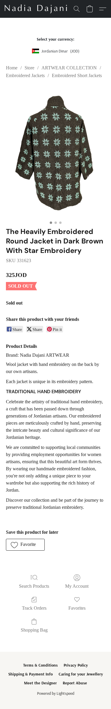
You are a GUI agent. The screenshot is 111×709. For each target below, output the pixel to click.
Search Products (34, 586)
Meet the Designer (40, 683)
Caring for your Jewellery (81, 674)
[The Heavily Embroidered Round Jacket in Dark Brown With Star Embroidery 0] (55, 152)
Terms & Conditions (40, 665)
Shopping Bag (34, 629)
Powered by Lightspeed (55, 693)
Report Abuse (75, 683)
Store (29, 67)
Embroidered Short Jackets (77, 75)
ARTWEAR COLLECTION (69, 67)
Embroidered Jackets (25, 75)
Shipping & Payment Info (30, 674)
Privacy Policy (76, 665)
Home (11, 67)
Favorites (77, 608)
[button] (37, 9)
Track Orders (34, 608)
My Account (77, 586)
